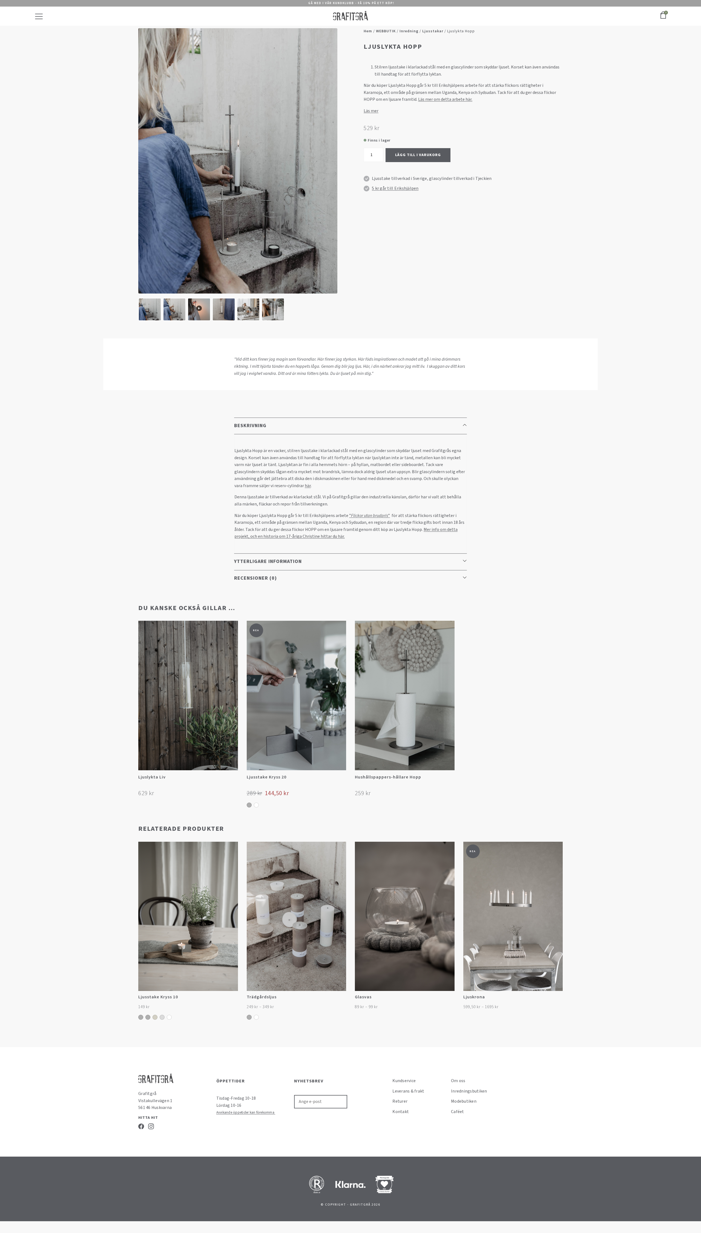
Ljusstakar (432, 31)
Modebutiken (463, 1101)
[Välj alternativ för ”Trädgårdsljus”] (341, 1000)
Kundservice (404, 1081)
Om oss (458, 1081)
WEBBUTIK (386, 31)
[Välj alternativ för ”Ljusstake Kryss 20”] (341, 779)
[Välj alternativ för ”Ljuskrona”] (558, 1000)
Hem (368, 31)
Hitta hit (148, 1117)
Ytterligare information (268, 561)
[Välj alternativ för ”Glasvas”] (450, 1000)
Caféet (457, 1112)
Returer (399, 1101)
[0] (663, 18)
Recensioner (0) (255, 578)
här (308, 486)
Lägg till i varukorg (418, 155)
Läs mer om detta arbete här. (445, 99)
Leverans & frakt (408, 1091)
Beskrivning (250, 425)
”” (369, 516)
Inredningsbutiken (469, 1091)
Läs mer (371, 111)
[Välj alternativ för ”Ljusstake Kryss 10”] (233, 1000)
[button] (233, 779)
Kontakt (400, 1112)
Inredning (409, 31)
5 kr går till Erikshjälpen (395, 188)
